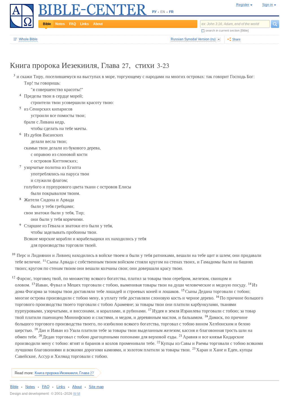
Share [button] (236, 39)
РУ (154, 12)
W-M (76, 394)
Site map (96, 387)
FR (171, 12)
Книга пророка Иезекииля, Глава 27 (64, 372)
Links (84, 24)
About (98, 24)
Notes (60, 24)
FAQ (72, 24)
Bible (47, 24)
